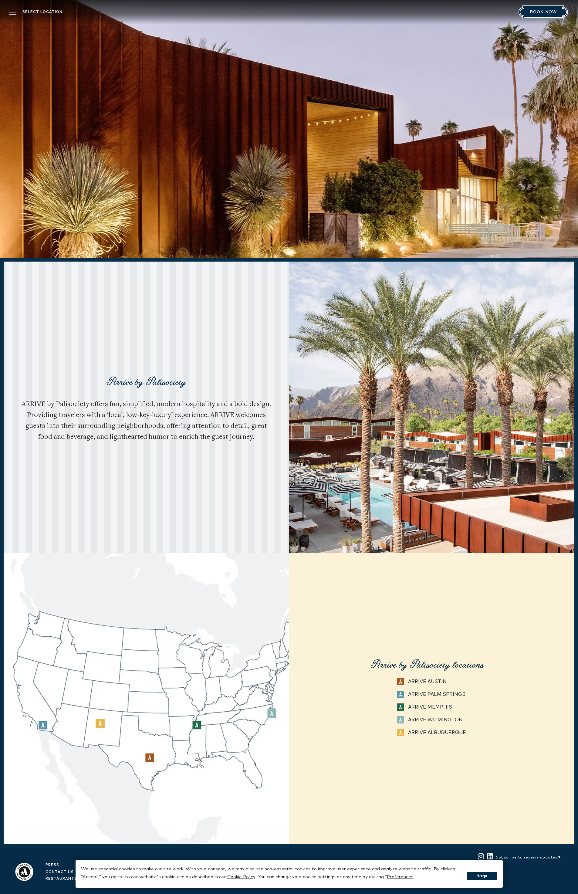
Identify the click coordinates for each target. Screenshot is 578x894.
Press (52, 865)
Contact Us (60, 872)
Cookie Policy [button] (241, 877)
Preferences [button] (400, 877)
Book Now (543, 12)
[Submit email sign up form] (559, 856)
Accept (482, 876)
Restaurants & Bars (70, 879)
